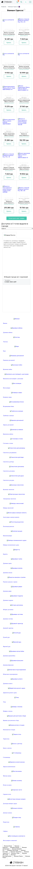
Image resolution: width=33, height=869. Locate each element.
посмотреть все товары (16, 218)
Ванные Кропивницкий (9, 855)
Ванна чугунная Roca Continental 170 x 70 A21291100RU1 (8, 67)
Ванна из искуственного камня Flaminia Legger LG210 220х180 (9, 202)
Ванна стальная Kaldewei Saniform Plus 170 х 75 (9, 168)
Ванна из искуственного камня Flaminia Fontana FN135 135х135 (24, 134)
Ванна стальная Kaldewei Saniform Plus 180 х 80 (24, 202)
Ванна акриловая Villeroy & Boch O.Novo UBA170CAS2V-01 (24, 168)
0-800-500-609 (10, 282)
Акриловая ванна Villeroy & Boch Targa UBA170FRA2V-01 (8, 100)
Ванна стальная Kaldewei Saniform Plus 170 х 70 (24, 33)
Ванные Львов (18, 856)
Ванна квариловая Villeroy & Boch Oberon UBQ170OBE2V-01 (24, 100)
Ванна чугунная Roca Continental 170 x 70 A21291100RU (24, 67)
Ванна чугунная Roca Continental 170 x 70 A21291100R (9, 33)
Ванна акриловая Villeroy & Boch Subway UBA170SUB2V (8, 134)
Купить (9, 42)
